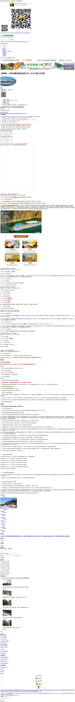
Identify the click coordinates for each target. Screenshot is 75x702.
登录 (17, 0)
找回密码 (2, 673)
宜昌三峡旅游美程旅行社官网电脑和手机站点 (13, 690)
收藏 (1, 87)
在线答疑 (2, 671)
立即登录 (2, 112)
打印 (2, 88)
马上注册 (6, 112)
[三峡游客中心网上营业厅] (37, 61)
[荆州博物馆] (8, 508)
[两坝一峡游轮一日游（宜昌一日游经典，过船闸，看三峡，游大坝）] (7, 585)
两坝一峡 (11, 41)
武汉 (8, 101)
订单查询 (16, 32)
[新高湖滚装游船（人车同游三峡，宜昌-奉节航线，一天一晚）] (7, 595)
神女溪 (30, 492)
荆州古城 (18, 492)
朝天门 (37, 492)
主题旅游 (13, 578)
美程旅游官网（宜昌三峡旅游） (13, 693)
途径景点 (13, 113)
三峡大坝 (24, 492)
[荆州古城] (2, 511)
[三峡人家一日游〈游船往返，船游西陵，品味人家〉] (7, 615)
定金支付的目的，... (4, 667)
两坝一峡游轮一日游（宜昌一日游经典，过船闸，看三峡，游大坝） (16, 587)
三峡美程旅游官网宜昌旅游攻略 (64, 690)
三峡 (6, 41)
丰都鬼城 (34, 492)
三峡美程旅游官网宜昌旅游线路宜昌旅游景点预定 (48, 690)
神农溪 (27, 492)
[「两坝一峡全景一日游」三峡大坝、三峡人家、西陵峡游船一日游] (7, 605)
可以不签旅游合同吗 (4, 663)
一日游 (27, 41)
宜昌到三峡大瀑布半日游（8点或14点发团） (11, 627)
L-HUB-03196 (12, 32)
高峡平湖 (20, 41)
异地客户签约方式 (3, 661)
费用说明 (6, 113)
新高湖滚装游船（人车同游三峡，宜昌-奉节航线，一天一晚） (15, 597)
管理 (41, 691)
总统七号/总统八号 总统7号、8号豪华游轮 (39, 536)
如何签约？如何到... (4, 659)
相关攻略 (17, 113)
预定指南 (9, 113)
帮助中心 (38, 691)
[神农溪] (2, 520)
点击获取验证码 (18, 555)
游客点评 (21, 113)
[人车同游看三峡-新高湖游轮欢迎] (37, 70)
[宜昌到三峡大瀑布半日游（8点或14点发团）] (7, 625)
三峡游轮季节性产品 (19, 578)
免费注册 (20, 0)
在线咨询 (24, 113)
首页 (6, 57)
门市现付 (2, 649)
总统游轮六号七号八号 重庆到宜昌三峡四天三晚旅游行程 (59, 536)
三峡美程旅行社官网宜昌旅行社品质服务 (21, 691)
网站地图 (31, 691)
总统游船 (9, 57)
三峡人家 (24, 41)
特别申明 (2, 690)
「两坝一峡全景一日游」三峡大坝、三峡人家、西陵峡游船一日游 (15, 607)
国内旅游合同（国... (4, 643)
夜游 (13, 41)
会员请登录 (9, 548)
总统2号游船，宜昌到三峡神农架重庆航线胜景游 (9, 536)
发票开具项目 (3, 653)
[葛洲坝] (2, 514)
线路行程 (2, 113)
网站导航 (28, 32)
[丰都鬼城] (2, 527)
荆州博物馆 (13, 492)
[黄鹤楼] (2, 494)
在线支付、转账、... (4, 647)
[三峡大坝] (2, 517)
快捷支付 (20, 32)
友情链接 (34, 691)
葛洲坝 (21, 492)
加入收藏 (24, 32)
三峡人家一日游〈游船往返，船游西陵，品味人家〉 (13, 617)
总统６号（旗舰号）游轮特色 (25, 536)
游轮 (8, 41)
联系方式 (2, 669)
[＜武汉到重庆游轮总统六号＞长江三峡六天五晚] (8, 86)
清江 (15, 41)
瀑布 (17, 41)
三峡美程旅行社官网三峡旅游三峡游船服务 (30, 690)
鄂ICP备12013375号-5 (24, 693)
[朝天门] (2, 530)
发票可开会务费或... (4, 651)
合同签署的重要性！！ (4, 657)
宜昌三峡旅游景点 (7, 578)
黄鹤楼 (10, 492)
